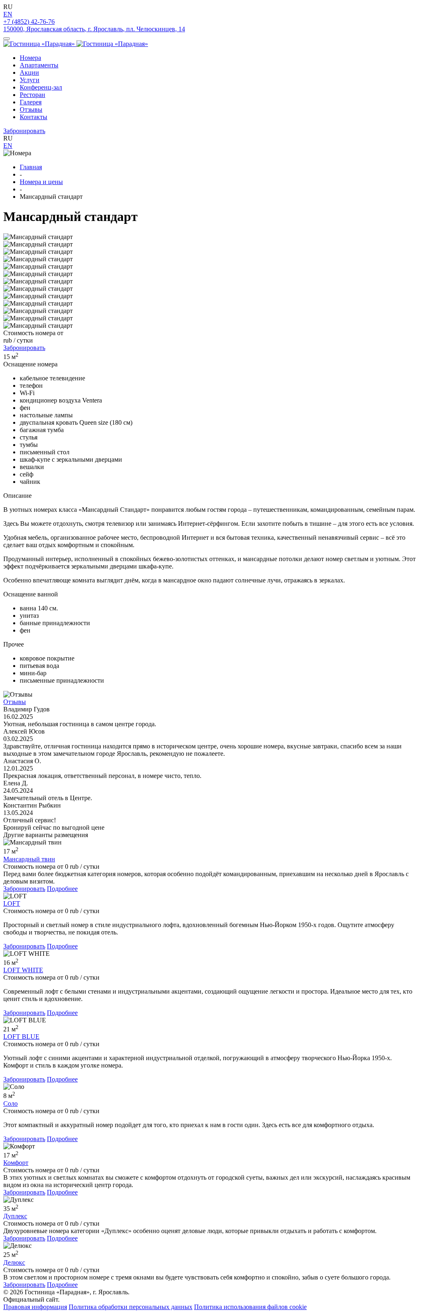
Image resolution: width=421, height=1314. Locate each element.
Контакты (33, 116)
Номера (30, 57)
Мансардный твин (29, 859)
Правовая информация (35, 1306)
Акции (29, 72)
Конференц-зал (41, 87)
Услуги (29, 79)
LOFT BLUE (21, 1036)
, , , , (94, 28)
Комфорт (15, 1162)
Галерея (31, 102)
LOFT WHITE (23, 970)
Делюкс (14, 1262)
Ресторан (32, 94)
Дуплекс (15, 1216)
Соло (10, 1103)
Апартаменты (39, 65)
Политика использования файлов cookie (250, 1306)
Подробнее (62, 888)
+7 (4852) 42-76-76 (29, 21)
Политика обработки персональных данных (130, 1306)
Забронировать (24, 130)
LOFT (11, 903)
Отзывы (31, 109)
